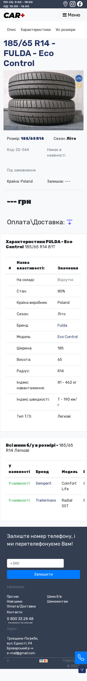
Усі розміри (65, 29)
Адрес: (12, 629)
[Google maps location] (66, 5)
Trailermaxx (46, 500)
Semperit (44, 483)
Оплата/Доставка (21, 606)
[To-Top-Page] (82, 669)
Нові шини (14, 602)
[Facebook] (80, 5)
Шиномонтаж (57, 602)
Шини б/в (54, 597)
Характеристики (36, 29)
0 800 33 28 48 (20, 619)
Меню (73, 15)
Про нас (13, 597)
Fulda (62, 325)
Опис (11, 29)
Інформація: (16, 587)
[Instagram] (73, 5)
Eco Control (68, 337)
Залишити (43, 574)
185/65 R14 (32, 138)
